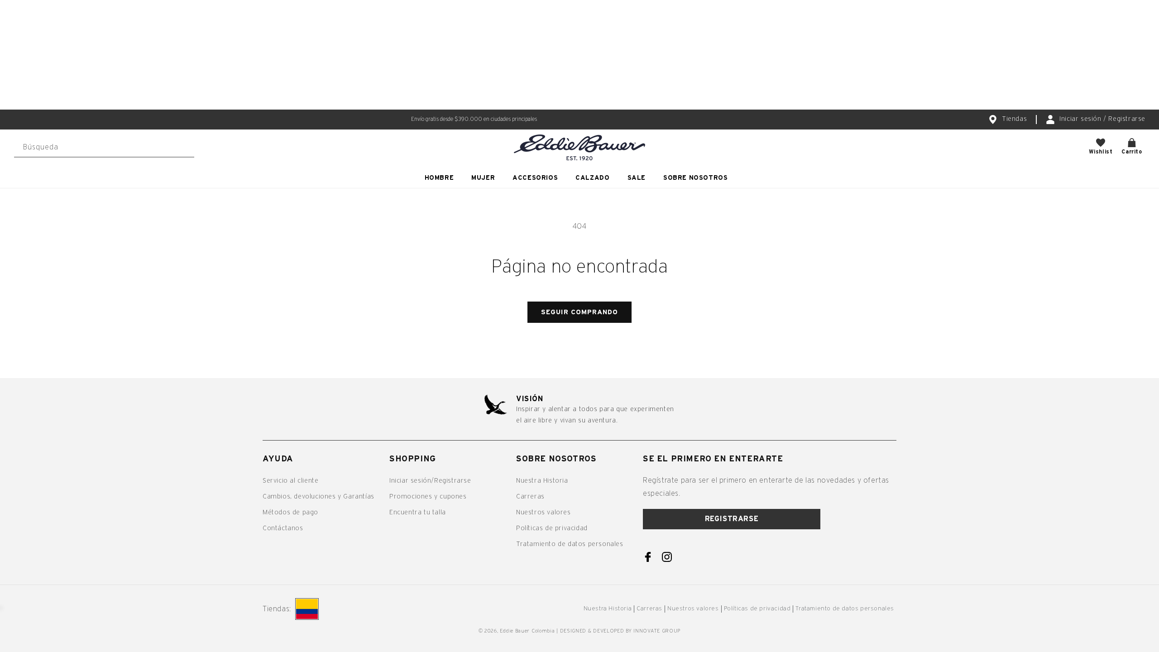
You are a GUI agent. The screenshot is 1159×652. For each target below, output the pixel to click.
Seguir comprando (579, 312)
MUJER (483, 178)
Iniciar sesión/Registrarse (430, 481)
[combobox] (104, 147)
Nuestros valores (543, 512)
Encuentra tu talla (417, 512)
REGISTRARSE (732, 519)
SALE (636, 178)
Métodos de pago (290, 512)
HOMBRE (439, 178)
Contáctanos (283, 528)
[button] (442, 177)
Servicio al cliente (290, 481)
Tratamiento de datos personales (569, 544)
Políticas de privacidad (552, 528)
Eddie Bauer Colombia (527, 630)
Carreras (530, 497)
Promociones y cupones (428, 497)
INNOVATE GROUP (656, 630)
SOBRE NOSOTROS (695, 178)
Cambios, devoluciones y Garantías (318, 497)
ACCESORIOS (535, 178)
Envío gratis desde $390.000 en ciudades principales (474, 119)
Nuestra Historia (542, 481)
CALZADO (592, 178)
